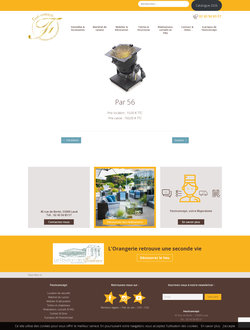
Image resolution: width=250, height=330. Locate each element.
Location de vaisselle (58, 293)
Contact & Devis (187, 28)
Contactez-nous (59, 222)
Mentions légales (110, 307)
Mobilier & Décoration (121, 28)
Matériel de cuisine (99, 28)
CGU (146, 307)
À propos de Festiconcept (58, 317)
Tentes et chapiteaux (58, 305)
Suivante (179, 140)
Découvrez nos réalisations (125, 222)
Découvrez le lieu (155, 257)
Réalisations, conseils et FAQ (165, 29)
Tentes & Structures (143, 28)
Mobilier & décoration (59, 301)
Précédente (72, 140)
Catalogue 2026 (207, 5)
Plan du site (128, 307)
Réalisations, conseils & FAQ (58, 309)
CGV (139, 307)
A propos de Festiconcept (209, 28)
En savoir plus (191, 222)
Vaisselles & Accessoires (78, 28)
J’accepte (229, 326)
